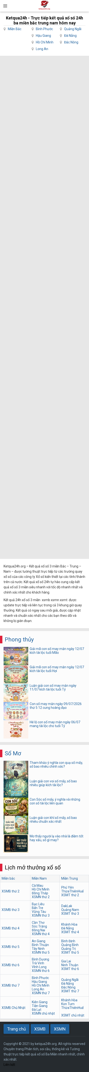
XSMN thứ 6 (41, 971)
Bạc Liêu (38, 904)
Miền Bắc (14, 29)
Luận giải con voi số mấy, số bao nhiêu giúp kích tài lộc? (53, 783)
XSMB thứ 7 (10, 985)
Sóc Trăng (39, 926)
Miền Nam (39, 878)
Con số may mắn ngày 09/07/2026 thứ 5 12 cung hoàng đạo (56, 706)
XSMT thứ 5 (70, 952)
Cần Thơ (38, 922)
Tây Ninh (38, 949)
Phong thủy (19, 639)
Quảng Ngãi (72, 29)
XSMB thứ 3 (10, 910)
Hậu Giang (43, 35)
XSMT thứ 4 (70, 932)
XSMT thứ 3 (70, 913)
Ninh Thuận (69, 965)
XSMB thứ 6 (10, 965)
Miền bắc (8, 878)
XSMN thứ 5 (41, 952)
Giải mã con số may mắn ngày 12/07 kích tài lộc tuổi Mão (57, 650)
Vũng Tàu (39, 912)
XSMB (40, 1028)
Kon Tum (68, 1004)
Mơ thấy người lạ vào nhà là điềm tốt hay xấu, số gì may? (56, 838)
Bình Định (68, 941)
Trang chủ (16, 1028)
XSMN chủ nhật (43, 1013)
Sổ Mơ (13, 753)
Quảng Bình (70, 945)
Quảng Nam (70, 910)
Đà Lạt (36, 1010)
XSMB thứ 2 (10, 891)
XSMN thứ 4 (41, 934)
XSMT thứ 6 (70, 969)
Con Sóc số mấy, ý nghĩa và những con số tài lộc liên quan (55, 801)
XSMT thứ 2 (70, 895)
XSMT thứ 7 (70, 991)
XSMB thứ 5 (10, 947)
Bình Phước (44, 29)
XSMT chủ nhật (72, 1015)
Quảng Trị (68, 949)
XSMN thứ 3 (41, 915)
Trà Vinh (38, 963)
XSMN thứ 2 (41, 897)
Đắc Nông (71, 42)
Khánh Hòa (69, 924)
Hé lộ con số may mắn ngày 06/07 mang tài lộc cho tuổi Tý (55, 724)
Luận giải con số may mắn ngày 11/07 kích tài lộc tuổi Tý (53, 687)
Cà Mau (37, 885)
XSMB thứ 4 (10, 928)
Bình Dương (40, 959)
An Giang (38, 941)
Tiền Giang (39, 1006)
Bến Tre (37, 908)
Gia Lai (66, 961)
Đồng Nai (38, 930)
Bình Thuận (40, 945)
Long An (42, 49)
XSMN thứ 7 (41, 993)
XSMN (60, 1028)
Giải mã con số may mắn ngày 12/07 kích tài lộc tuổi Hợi (57, 669)
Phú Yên (67, 887)
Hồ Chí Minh (44, 42)
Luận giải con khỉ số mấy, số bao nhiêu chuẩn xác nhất (53, 819)
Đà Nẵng (70, 35)
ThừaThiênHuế (72, 891)
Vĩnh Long (39, 967)
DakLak (66, 906)
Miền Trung (69, 878)
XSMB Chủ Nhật (13, 1008)
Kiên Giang (39, 1002)
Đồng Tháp (40, 893)
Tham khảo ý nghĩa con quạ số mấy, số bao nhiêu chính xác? (56, 764)
